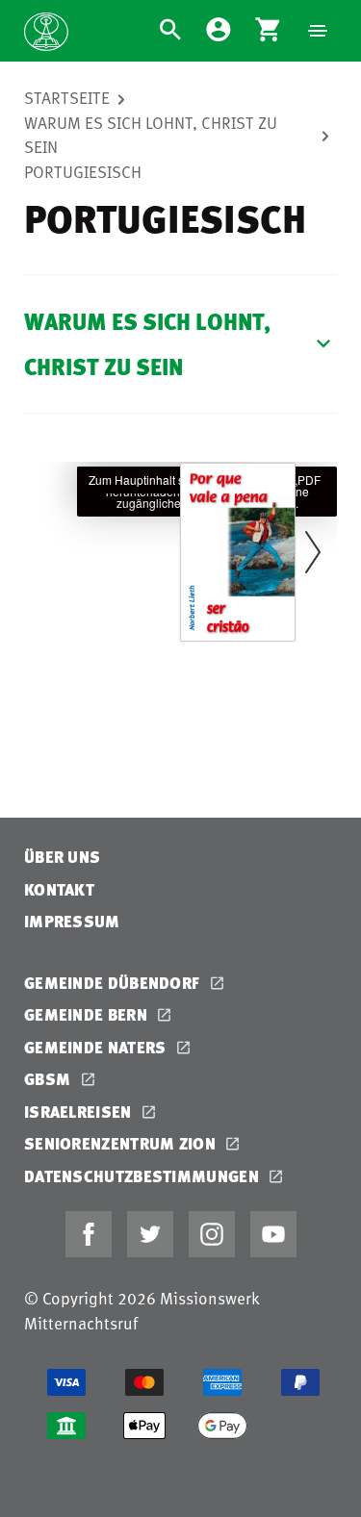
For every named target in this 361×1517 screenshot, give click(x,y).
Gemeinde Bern (87, 1014)
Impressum (72, 921)
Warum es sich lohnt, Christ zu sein (150, 135)
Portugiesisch (83, 171)
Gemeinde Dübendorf (114, 983)
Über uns (62, 857)
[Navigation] (317, 31)
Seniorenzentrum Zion (121, 1143)
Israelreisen (80, 1112)
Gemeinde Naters (97, 1047)
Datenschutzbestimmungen (143, 1176)
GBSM (49, 1079)
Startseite (67, 97)
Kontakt (59, 889)
